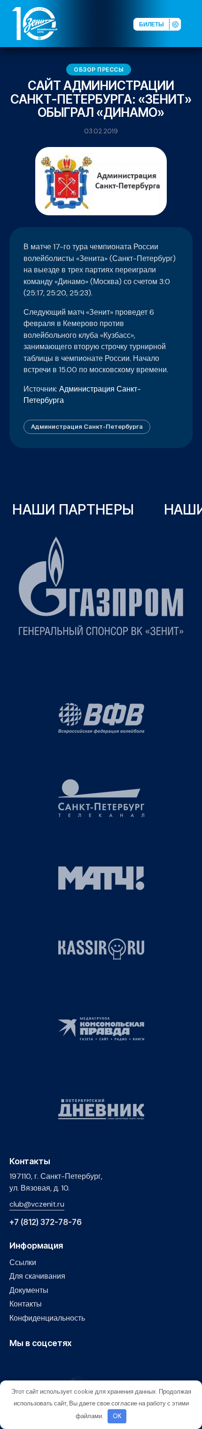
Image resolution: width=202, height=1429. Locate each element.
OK (117, 1416)
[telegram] (58, 1363)
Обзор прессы (99, 69)
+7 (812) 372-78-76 (45, 1222)
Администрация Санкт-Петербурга (87, 426)
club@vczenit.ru (36, 1204)
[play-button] (44, 1363)
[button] (194, 23)
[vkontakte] (15, 1363)
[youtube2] (29, 1363)
